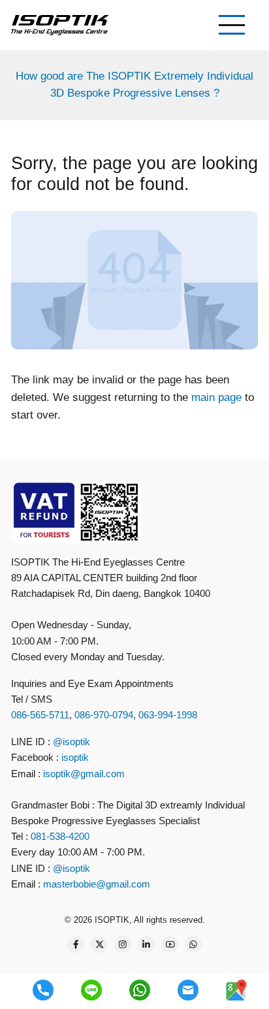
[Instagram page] (123, 944)
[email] (188, 990)
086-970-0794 (103, 714)
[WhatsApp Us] (193, 944)
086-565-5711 (40, 714)
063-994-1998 (167, 714)
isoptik (75, 757)
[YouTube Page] (170, 944)
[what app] (139, 990)
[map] (236, 990)
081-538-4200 (58, 836)
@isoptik (71, 741)
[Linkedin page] (146, 944)
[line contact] (91, 990)
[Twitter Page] (99, 944)
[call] (43, 990)
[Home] (60, 24)
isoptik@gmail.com (84, 773)
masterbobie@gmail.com (96, 883)
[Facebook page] (76, 944)
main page (216, 397)
